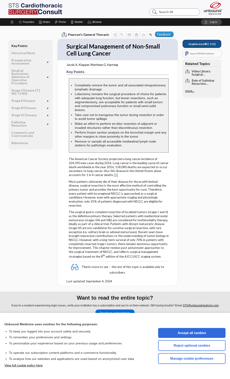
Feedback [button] (164, 34)
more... (189, 91)
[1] (116, 175)
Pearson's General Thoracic (88, 34)
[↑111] (201, 44)
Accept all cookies (192, 333)
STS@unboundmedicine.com (201, 305)
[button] (95, 22)
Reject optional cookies (192, 345)
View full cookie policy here (23, 365)
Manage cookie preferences (191, 358)
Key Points (19, 46)
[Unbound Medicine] (213, 8)
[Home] (12, 22)
